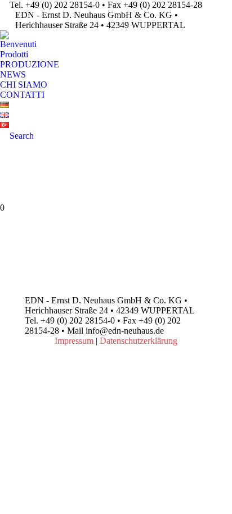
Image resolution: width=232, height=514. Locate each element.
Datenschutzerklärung (138, 340)
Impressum (74, 340)
